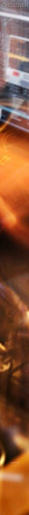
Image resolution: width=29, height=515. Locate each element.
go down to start (14, 462)
